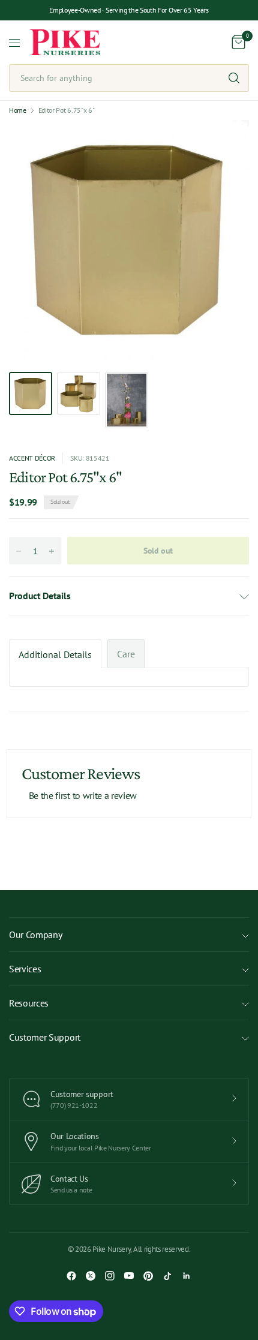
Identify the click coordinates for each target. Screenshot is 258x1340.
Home (17, 110)
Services (25, 969)
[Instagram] (109, 1275)
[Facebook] (71, 1275)
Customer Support (44, 1037)
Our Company (35, 935)
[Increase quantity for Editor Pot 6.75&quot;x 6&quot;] (52, 551)
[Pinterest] (148, 1275)
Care (126, 654)
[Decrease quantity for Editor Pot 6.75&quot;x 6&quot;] (19, 551)
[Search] (234, 78)
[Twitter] (90, 1275)
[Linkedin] (186, 1275)
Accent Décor (32, 457)
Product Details (39, 596)
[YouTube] (129, 1275)
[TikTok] (167, 1275)
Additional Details (55, 654)
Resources (29, 1003)
